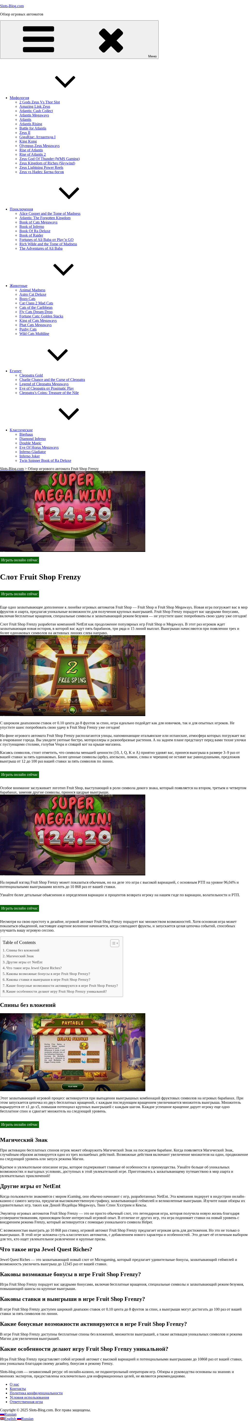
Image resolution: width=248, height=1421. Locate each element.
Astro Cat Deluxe (32, 294)
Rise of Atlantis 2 (32, 154)
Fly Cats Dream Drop (36, 312)
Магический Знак (20, 956)
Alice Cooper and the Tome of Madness (49, 213)
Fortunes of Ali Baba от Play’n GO (46, 240)
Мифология (19, 98)
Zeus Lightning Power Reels (41, 167)
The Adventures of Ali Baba (40, 248)
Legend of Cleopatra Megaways (44, 384)
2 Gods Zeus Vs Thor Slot (39, 102)
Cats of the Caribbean (36, 307)
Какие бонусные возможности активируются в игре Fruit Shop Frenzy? (62, 985)
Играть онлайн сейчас (19, 560)
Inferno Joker (29, 456)
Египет (16, 371)
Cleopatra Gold (31, 375)
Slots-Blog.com (12, 6)
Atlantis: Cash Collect (36, 111)
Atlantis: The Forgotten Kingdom (44, 218)
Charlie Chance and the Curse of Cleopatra (52, 380)
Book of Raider (31, 235)
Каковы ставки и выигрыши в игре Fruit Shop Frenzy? (48, 979)
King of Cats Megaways (38, 320)
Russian (10, 1414)
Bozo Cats (27, 299)
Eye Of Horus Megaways (39, 447)
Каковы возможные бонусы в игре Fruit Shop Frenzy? (48, 974)
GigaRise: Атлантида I (37, 137)
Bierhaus (26, 434)
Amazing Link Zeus (34, 106)
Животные (18, 286)
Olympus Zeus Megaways (39, 146)
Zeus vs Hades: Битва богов (41, 172)
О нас (14, 1384)
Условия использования (29, 1397)
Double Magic (30, 443)
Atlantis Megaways (34, 115)
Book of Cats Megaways (38, 222)
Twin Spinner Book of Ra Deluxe (45, 460)
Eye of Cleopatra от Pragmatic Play (46, 388)
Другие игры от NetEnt (24, 962)
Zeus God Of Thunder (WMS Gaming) (49, 159)
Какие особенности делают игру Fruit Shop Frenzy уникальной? (56, 991)
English (10, 1419)
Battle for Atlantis (32, 128)
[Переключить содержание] (112, 943)
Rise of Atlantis (31, 150)
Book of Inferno (31, 226)
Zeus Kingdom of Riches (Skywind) (47, 163)
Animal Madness (32, 290)
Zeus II (24, 133)
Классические (21, 430)
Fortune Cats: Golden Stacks (41, 316)
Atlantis (25, 119)
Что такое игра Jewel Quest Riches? (34, 968)
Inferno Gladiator (32, 452)
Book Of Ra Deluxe (34, 231)
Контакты (18, 1389)
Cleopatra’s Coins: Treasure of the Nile (49, 393)
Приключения (21, 209)
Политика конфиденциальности (36, 1393)
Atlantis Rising (30, 124)
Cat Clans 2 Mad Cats (36, 303)
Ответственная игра (26, 1402)
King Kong (28, 141)
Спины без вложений (22, 950)
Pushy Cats (28, 329)
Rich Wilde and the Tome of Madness (48, 244)
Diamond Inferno (32, 439)
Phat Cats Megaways (35, 325)
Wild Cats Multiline (34, 334)
